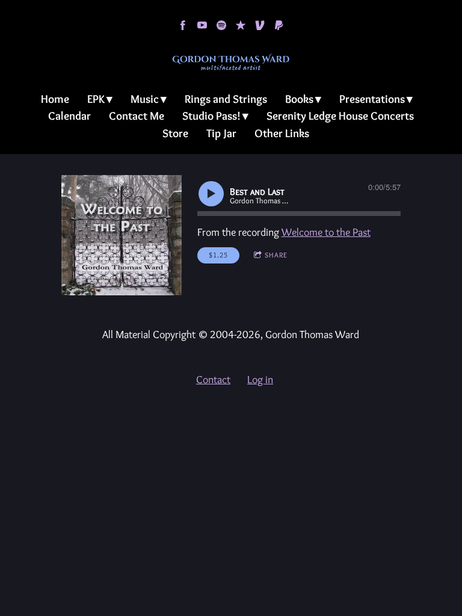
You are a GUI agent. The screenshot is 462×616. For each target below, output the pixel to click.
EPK (96, 99)
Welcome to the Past (326, 232)
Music (145, 99)
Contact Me (136, 116)
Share (276, 254)
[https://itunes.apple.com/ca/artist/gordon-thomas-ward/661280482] (240, 25)
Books (299, 99)
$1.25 (218, 254)
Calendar (69, 116)
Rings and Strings (226, 99)
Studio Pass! (211, 116)
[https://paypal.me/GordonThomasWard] (279, 25)
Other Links (281, 133)
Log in (260, 379)
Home (55, 99)
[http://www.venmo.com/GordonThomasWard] (260, 25)
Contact (213, 379)
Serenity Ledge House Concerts (340, 116)
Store (175, 133)
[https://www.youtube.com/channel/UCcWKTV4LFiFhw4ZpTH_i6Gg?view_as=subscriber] (202, 25)
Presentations (372, 99)
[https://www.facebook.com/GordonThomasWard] (183, 25)
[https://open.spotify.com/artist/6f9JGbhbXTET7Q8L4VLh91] (221, 25)
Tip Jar (221, 133)
